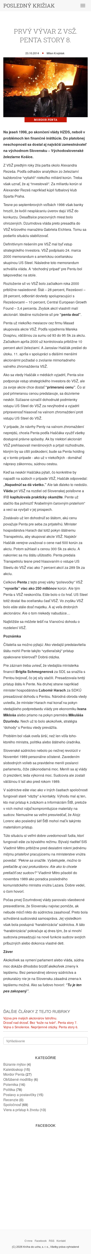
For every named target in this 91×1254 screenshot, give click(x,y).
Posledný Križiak (29, 5)
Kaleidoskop (13, 1069)
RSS (51, 1240)
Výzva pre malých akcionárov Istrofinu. (30, 1018)
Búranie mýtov (14, 1064)
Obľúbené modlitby (18, 1079)
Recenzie (10, 1099)
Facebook (41, 1240)
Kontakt (61, 1240)
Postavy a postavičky (19, 1094)
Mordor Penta (45, 119)
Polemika (10, 1084)
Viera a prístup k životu (21, 1109)
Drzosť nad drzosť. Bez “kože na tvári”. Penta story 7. (40, 1022)
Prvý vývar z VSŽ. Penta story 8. (45, 35)
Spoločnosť (12, 1104)
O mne (28, 1240)
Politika (9, 1089)
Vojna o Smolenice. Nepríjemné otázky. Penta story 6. (40, 1027)
